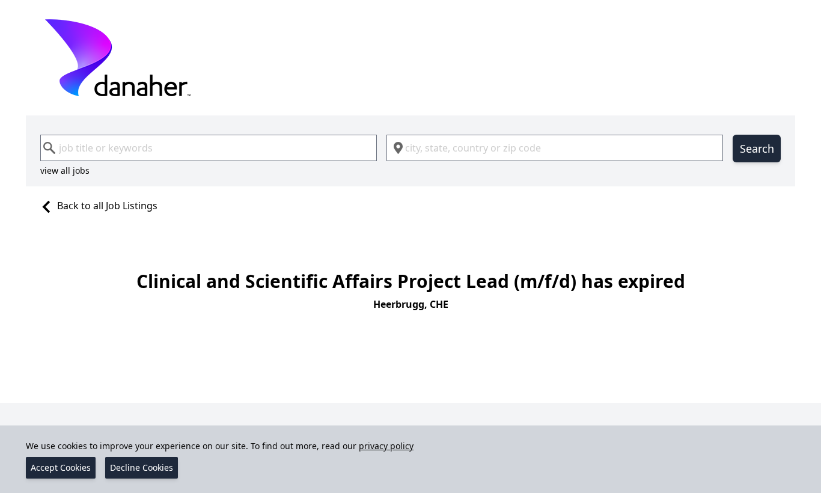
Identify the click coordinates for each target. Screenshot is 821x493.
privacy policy (386, 446)
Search (757, 148)
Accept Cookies (61, 467)
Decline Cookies (141, 467)
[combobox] (208, 148)
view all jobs (65, 170)
